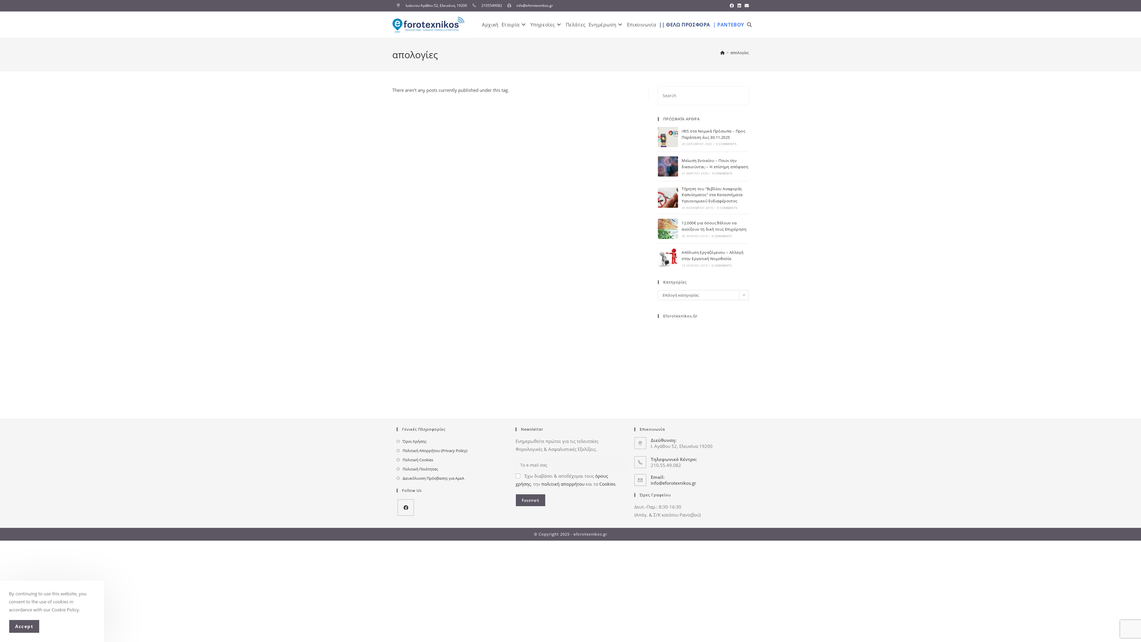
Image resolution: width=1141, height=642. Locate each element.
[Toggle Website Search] (749, 25)
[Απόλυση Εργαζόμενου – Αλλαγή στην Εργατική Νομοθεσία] (668, 258)
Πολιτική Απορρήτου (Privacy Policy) (435, 450)
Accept (24, 626)
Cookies (607, 484)
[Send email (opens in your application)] (746, 6)
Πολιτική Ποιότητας (420, 469)
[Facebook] (406, 507)
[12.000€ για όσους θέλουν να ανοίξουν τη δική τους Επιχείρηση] (668, 229)
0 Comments (726, 144)
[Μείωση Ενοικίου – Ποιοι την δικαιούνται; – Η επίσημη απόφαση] (668, 166)
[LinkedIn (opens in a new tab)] (739, 6)
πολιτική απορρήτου (562, 484)
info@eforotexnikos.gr (673, 483)
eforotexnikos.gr (680, 316)
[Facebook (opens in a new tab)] (732, 6)
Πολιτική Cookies (418, 459)
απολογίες (739, 52)
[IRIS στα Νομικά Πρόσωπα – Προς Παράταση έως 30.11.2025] (668, 137)
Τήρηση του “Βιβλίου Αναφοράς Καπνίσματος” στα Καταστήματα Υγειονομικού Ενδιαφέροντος (712, 195)
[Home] (722, 52)
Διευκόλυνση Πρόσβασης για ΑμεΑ (433, 478)
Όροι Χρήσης (414, 441)
